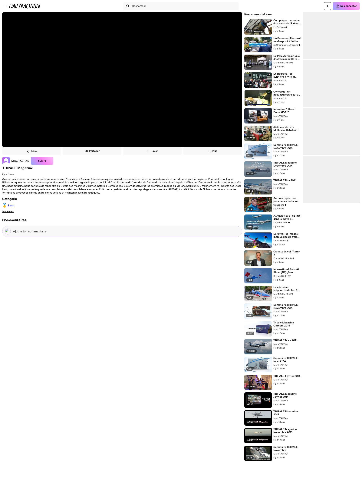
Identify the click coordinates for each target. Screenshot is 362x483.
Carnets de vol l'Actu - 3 (286, 253)
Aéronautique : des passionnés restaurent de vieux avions (286, 200)
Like (34, 151)
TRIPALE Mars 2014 (285, 340)
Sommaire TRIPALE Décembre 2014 (285, 147)
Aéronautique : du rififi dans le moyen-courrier (287, 217)
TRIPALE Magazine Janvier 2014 (285, 395)
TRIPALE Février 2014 (286, 376)
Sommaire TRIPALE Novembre (285, 449)
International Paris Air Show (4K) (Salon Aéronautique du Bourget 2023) (286, 271)
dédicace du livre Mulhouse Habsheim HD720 (285, 129)
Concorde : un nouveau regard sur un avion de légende (286, 93)
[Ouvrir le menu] (5, 6)
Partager (94, 151)
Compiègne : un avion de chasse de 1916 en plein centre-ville (286, 22)
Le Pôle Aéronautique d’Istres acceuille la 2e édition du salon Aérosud (287, 58)
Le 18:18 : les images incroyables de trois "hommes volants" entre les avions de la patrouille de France (286, 235)
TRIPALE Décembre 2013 (285, 413)
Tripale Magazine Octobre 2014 (283, 324)
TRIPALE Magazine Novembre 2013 (285, 431)
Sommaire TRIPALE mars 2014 (285, 360)
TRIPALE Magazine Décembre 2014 (285, 164)
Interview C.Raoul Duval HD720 (284, 111)
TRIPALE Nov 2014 (284, 180)
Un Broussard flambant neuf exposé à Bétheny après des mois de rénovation (287, 40)
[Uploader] (327, 6)
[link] (15, 161)
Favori (155, 151)
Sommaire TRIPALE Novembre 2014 (285, 306)
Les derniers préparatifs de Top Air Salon (286, 289)
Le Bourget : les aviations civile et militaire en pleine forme (284, 75)
